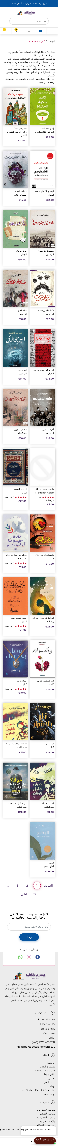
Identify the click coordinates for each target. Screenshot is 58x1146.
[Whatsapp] (20, 957)
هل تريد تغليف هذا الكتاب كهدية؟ (43, 489)
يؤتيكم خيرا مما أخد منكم (16, 555)
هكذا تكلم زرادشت (46, 310)
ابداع (24, 492)
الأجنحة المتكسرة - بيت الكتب (16, 744)
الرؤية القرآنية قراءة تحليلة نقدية (43, 370)
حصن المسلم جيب (19, 618)
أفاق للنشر (49, 866)
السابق (48, 885)
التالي (24, 894)
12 (34, 894)
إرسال (29, 937)
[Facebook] (37, 957)
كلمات (51, 684)
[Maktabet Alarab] (29, 12)
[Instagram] (29, 957)
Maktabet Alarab (44, 492)
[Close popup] (53, 1128)
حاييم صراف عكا (20, 128)
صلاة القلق (22, 310)
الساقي (50, 194)
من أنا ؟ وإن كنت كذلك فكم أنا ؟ (16, 803)
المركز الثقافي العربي (44, 132)
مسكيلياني (22, 433)
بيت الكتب (49, 621)
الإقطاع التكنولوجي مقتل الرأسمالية (43, 191)
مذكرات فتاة (21, 251)
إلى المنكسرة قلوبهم (45, 681)
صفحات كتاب (20, 194)
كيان (24, 684)
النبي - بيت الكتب (47, 803)
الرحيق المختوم (20, 489)
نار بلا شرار (49, 744)
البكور (51, 863)
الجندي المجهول (20, 429)
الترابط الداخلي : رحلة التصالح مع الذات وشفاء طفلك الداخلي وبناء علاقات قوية (43, 618)
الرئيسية (51, 41)
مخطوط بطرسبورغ (46, 251)
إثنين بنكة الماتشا (47, 128)
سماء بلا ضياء (21, 681)
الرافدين (50, 254)
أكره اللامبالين (48, 429)
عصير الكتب (21, 558)
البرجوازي (22, 370)
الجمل (24, 254)
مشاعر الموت (21, 191)
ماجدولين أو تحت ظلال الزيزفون (43, 555)
